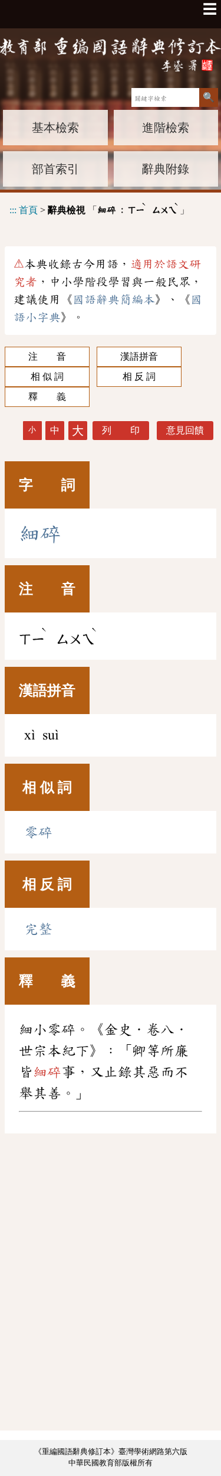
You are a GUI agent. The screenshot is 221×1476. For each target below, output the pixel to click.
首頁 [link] (28, 209)
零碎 (38, 832)
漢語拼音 (139, 356)
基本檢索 (55, 127)
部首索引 (55, 168)
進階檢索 (165, 127)
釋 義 (47, 397)
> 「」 (99, 208)
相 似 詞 (47, 377)
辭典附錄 (165, 168)
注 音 (47, 356)
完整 (38, 929)
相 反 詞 (139, 377)
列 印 (121, 430)
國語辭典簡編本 (113, 299)
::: (13, 209)
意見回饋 (185, 430)
